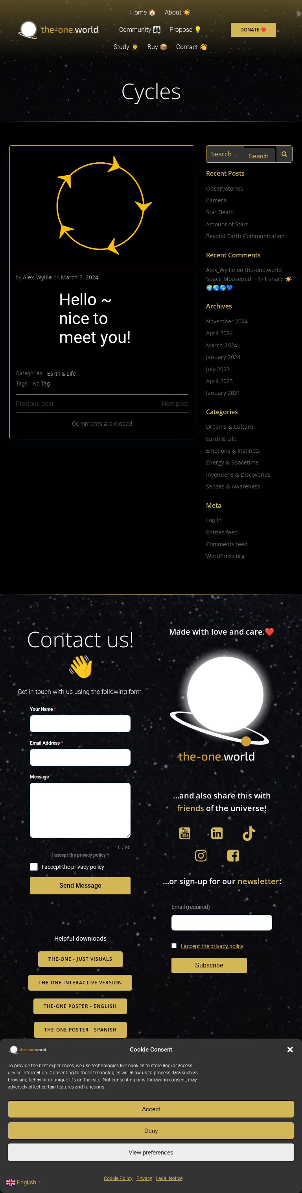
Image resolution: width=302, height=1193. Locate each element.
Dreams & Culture (229, 426)
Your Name (43, 709)
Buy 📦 (157, 47)
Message (39, 777)
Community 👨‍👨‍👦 (140, 29)
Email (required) (190, 907)
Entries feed (222, 532)
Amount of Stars (227, 224)
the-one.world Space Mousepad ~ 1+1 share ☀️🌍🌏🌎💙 (249, 278)
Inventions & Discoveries (238, 474)
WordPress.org (225, 556)
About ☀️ (178, 12)
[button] (290, 1050)
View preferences (151, 1152)
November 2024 (227, 321)
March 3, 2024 (79, 277)
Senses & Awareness (233, 486)
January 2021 (223, 392)
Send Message (80, 885)
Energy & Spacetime (232, 462)
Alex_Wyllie (37, 277)
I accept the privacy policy (212, 946)
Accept (151, 1109)
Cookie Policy (118, 1178)
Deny (151, 1130)
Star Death (220, 212)
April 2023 (219, 381)
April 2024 (219, 333)
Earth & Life (61, 374)
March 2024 (221, 345)
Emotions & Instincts (233, 450)
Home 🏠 (143, 12)
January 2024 (223, 357)
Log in (214, 520)
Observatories (224, 188)
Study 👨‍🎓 (126, 47)
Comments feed (227, 544)
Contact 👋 (191, 47)
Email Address (46, 743)
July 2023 (218, 369)
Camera (216, 200)
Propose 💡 (185, 29)
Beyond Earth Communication (245, 236)
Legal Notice (169, 1178)
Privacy (144, 1178)
